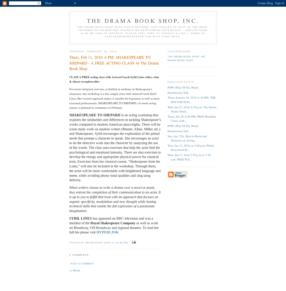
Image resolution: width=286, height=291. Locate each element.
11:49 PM (121, 242)
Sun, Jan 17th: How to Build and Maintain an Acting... (187, 138)
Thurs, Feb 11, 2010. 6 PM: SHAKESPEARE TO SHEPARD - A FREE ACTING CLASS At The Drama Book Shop (114, 62)
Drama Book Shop (180, 60)
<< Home (74, 270)
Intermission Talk (178, 93)
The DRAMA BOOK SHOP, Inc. (143, 20)
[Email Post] (133, 242)
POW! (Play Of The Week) (183, 87)
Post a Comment (82, 263)
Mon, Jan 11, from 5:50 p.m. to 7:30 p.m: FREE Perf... (189, 157)
